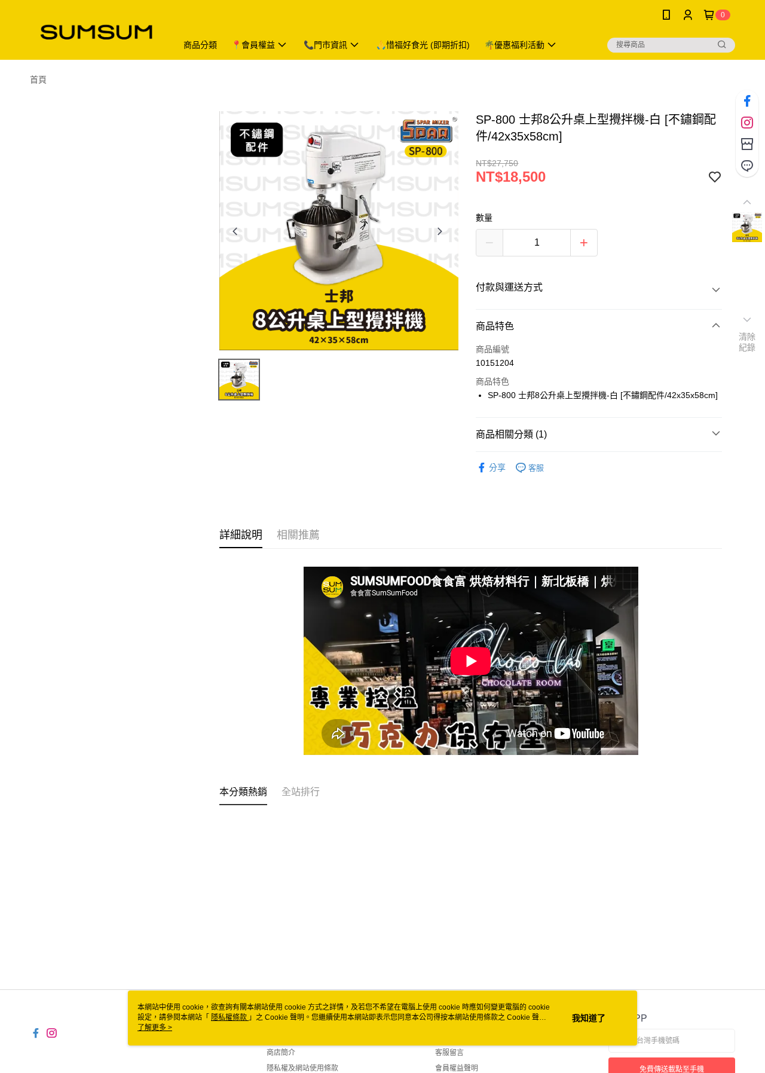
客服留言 (449, 1052)
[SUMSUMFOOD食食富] (96, 31)
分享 (497, 467)
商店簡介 (281, 1052)
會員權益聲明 (456, 1068)
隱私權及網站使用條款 (302, 1068)
